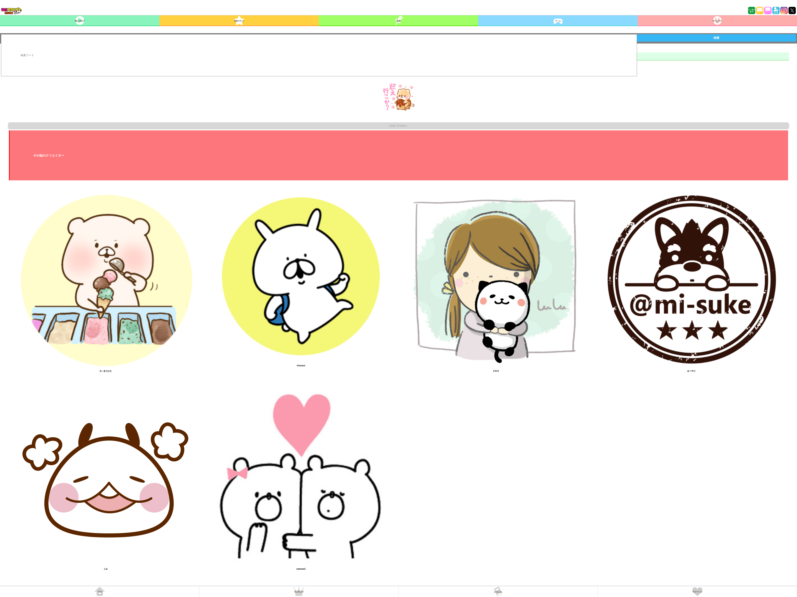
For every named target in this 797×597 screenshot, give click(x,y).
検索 (716, 37)
